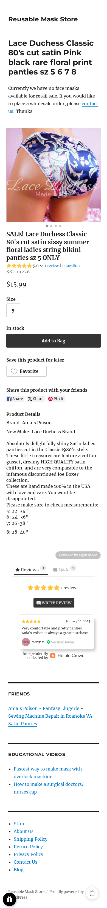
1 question (71, 265)
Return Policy (28, 846)
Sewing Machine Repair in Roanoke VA (50, 716)
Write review (56, 602)
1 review (52, 265)
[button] (26, 371)
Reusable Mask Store (43, 19)
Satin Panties (22, 723)
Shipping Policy (30, 839)
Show (9, 899)
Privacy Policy (28, 854)
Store (20, 823)
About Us (23, 831)
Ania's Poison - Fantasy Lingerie (43, 708)
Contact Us (25, 862)
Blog (19, 869)
